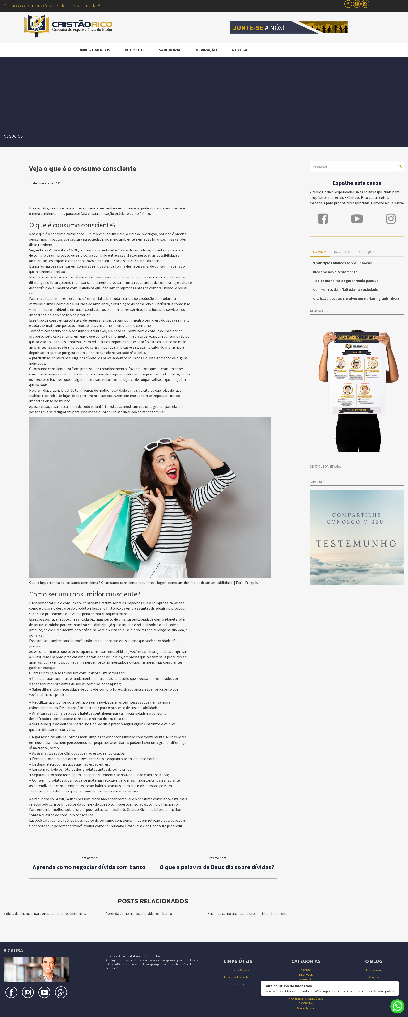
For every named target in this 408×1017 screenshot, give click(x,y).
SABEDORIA (169, 50)
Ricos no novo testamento (335, 271)
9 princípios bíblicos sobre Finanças (342, 262)
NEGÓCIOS (135, 50)
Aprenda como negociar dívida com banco (89, 867)
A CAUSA (239, 50)
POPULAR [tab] (319, 251)
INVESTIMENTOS (95, 50)
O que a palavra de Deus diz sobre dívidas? (217, 867)
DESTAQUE (306, 974)
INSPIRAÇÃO (206, 50)
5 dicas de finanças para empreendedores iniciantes (45, 913)
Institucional (374, 970)
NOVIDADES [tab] (342, 252)
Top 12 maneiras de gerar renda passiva (345, 280)
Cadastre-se (238, 984)
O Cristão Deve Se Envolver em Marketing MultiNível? (356, 298)
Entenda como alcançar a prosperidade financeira (247, 913)
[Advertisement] (204, 93)
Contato (374, 977)
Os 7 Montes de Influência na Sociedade (345, 289)
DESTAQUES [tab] (366, 252)
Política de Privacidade (238, 977)
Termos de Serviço (238, 970)
